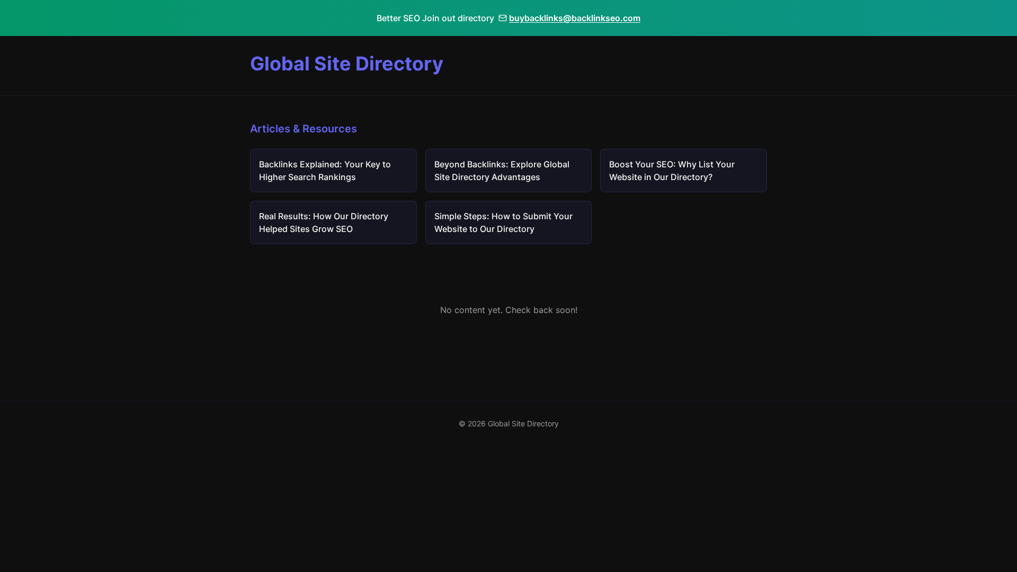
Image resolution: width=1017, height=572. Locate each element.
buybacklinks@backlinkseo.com (574, 18)
